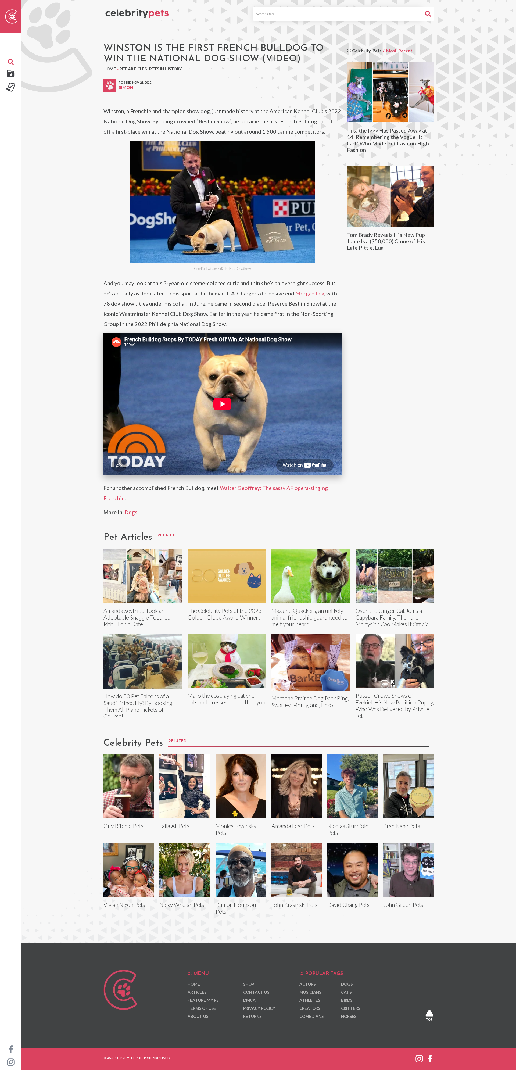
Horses (348, 1016)
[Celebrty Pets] (137, 11)
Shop (248, 984)
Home (109, 68)
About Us (198, 1016)
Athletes (309, 1000)
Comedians (311, 1016)
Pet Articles (133, 68)
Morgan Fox (309, 293)
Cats (346, 992)
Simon (126, 87)
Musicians (310, 992)
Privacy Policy (259, 1008)
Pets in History (165, 68)
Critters (350, 1008)
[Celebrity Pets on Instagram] (10, 1062)
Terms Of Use (202, 1008)
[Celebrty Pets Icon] (11, 16)
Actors (307, 984)
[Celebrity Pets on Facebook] (10, 1048)
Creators (309, 1008)
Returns (252, 1016)
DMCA (249, 1000)
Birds (346, 1000)
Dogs (131, 512)
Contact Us (256, 992)
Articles (197, 992)
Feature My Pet (205, 1000)
